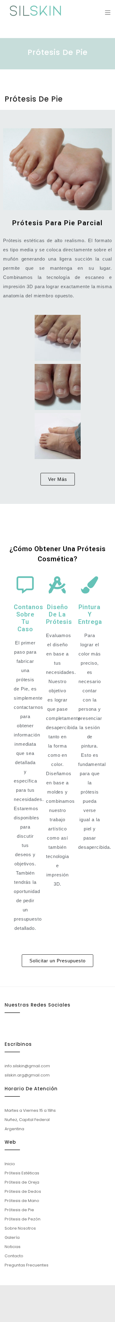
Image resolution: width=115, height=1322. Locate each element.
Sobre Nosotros (20, 1228)
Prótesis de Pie (19, 1210)
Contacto (14, 1256)
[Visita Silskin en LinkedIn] (20, 1028)
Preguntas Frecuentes (26, 1265)
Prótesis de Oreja (22, 1182)
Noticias (13, 1247)
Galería (12, 1237)
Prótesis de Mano (22, 1201)
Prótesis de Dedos (23, 1191)
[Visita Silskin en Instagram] (9, 1028)
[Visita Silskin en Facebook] (31, 1028)
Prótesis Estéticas (22, 1173)
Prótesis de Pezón (22, 1219)
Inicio (10, 1164)
